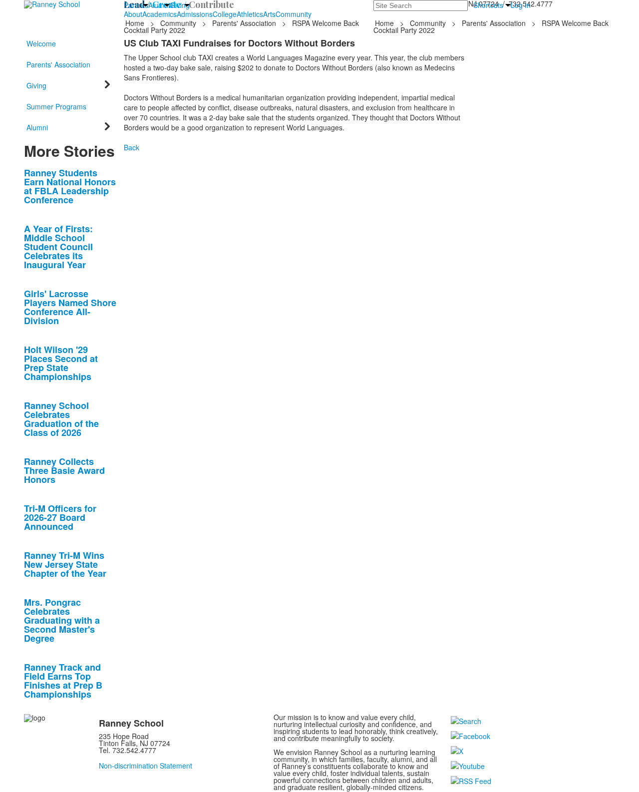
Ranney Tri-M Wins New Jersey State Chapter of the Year (65, 564)
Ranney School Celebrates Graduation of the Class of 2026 (61, 419)
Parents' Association (244, 23)
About (133, 14)
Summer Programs (56, 106)
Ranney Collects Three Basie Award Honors (64, 470)
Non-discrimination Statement (145, 766)
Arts (269, 14)
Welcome (41, 43)
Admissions (195, 14)
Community (294, 14)
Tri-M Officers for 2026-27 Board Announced (60, 517)
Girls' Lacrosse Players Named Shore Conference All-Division (70, 307)
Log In (521, 5)
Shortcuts (488, 5)
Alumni (159, 5)
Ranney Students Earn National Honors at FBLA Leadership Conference (70, 186)
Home (135, 23)
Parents (136, 5)
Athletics (250, 14)
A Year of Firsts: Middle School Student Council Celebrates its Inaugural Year (58, 246)
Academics (159, 14)
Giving (180, 5)
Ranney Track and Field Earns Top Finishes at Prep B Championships (63, 681)
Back (131, 147)
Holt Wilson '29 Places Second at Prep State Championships (61, 363)
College (225, 14)
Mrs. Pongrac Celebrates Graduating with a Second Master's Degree (62, 620)
